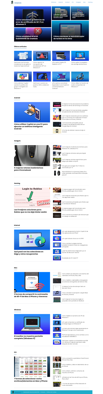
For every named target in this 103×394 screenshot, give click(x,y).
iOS (73, 2)
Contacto (42, 392)
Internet (61, 2)
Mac (84, 2)
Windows (53, 2)
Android (67, 2)
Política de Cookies (51, 392)
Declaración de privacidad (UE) (31, 392)
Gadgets (78, 2)
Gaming (90, 2)
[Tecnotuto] (16, 2)
